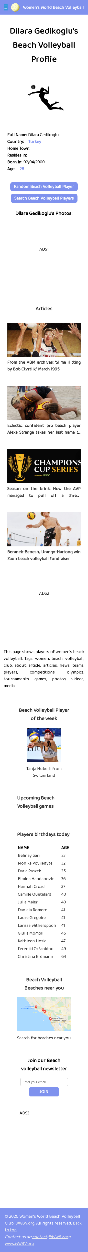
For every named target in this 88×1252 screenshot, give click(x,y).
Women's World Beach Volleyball (53, 7)
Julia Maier (28, 902)
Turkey (34, 141)
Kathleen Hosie (32, 941)
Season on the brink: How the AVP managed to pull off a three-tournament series (44, 495)
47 (63, 941)
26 (22, 169)
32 (63, 863)
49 (63, 949)
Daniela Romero (32, 910)
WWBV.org (24, 1223)
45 (63, 933)
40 (63, 894)
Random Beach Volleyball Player (44, 186)
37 (63, 886)
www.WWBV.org (19, 1243)
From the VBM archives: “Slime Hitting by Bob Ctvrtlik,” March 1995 (44, 366)
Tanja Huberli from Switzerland (44, 772)
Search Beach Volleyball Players (44, 198)
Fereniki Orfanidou (36, 949)
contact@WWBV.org (51, 1237)
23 (63, 855)
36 (63, 879)
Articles (44, 309)
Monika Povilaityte (35, 863)
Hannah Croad (31, 886)
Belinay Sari (29, 855)
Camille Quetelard (34, 894)
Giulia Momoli (30, 933)
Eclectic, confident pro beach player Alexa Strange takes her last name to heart (44, 432)
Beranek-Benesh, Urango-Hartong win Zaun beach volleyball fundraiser (44, 555)
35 (63, 871)
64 (63, 956)
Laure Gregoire (32, 917)
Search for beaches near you (44, 1038)
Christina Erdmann (35, 956)
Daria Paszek (29, 871)
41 (63, 910)
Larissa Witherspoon (37, 925)
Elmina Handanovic (36, 879)
